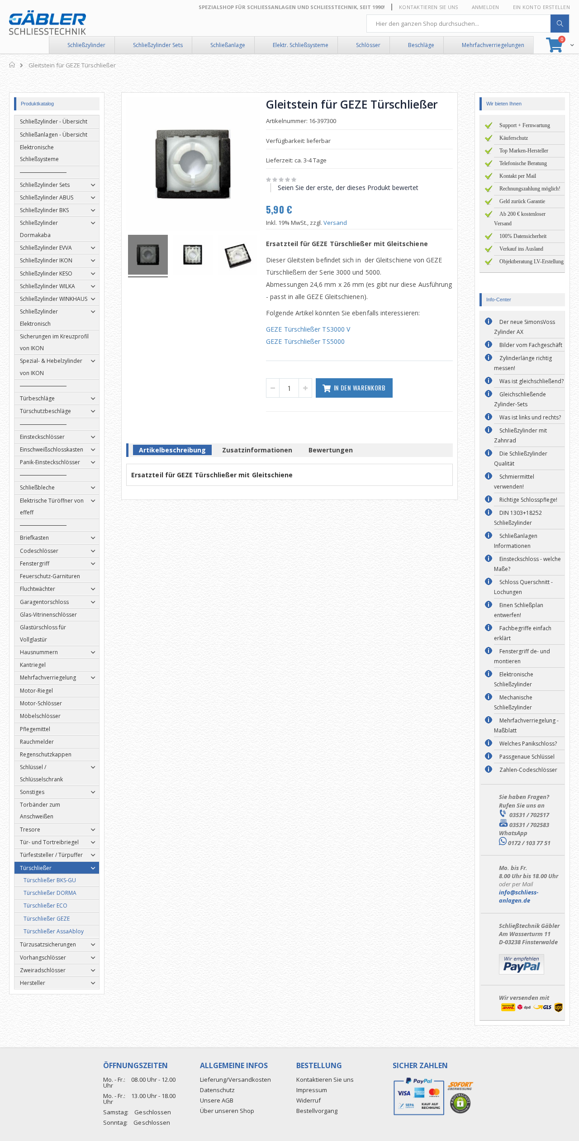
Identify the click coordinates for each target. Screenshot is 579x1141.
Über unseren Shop (227, 1111)
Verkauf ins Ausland (521, 249)
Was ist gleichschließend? (531, 381)
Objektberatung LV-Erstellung (531, 261)
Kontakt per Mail (517, 176)
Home (12, 64)
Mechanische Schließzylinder (513, 702)
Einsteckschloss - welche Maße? (527, 564)
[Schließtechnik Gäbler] (47, 23)
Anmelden (485, 7)
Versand (335, 223)
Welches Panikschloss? (528, 743)
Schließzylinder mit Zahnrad (520, 435)
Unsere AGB (216, 1100)
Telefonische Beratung (523, 163)
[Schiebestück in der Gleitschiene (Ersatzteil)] (237, 256)
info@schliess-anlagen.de (518, 896)
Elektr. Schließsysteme (300, 45)
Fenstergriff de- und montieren (522, 656)
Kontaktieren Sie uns (428, 7)
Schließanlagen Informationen (515, 541)
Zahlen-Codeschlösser (528, 770)
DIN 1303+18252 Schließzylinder (518, 518)
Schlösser (368, 45)
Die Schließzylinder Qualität (520, 458)
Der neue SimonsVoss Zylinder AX (524, 327)
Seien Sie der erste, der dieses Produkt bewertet (348, 187)
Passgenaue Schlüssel (527, 757)
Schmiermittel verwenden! (514, 481)
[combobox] (468, 23)
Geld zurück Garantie (522, 201)
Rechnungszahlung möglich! (529, 188)
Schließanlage (227, 45)
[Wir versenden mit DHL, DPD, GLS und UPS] (532, 1011)
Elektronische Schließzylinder (513, 679)
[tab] (172, 451)
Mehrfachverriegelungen (493, 45)
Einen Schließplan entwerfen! (518, 610)
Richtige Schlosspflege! (528, 500)
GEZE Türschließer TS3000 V (308, 329)
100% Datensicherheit (522, 236)
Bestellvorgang (316, 1111)
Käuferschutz (513, 138)
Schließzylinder (86, 45)
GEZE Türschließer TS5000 (305, 341)
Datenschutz (217, 1090)
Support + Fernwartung (524, 125)
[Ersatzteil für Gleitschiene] (193, 256)
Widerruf (308, 1100)
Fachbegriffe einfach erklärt (522, 633)
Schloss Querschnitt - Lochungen (523, 587)
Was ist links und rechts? (530, 417)
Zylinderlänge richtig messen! (523, 363)
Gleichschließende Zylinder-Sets (520, 399)
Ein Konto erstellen (541, 7)
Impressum (311, 1090)
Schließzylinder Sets (158, 45)
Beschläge (421, 45)
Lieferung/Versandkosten (235, 1079)
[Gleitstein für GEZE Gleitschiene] (148, 256)
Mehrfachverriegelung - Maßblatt (526, 725)
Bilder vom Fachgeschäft (530, 345)
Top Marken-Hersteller (523, 150)
